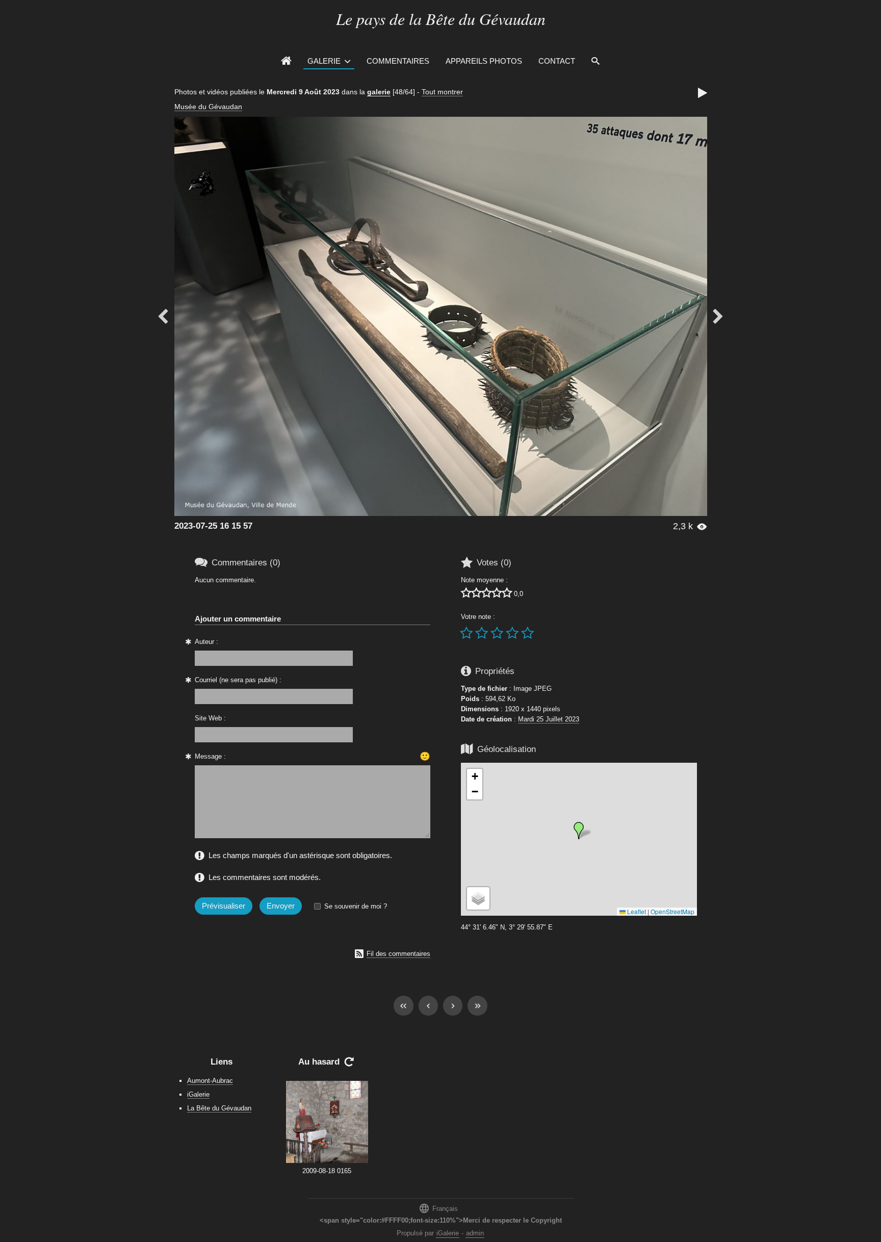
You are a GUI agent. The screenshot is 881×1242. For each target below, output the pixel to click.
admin (475, 1233)
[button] (579, 830)
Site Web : (210, 718)
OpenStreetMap (672, 911)
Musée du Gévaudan (208, 106)
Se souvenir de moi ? (355, 906)
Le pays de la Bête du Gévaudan (441, 19)
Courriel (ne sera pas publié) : (238, 680)
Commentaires (398, 61)
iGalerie (198, 1094)
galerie (379, 92)
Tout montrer (442, 92)
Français (438, 1208)
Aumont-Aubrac (210, 1080)
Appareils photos (484, 61)
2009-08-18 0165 (326, 1171)
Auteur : (206, 641)
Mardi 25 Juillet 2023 (548, 719)
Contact (556, 61)
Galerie (324, 61)
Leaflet (636, 911)
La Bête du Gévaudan (219, 1108)
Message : (210, 756)
